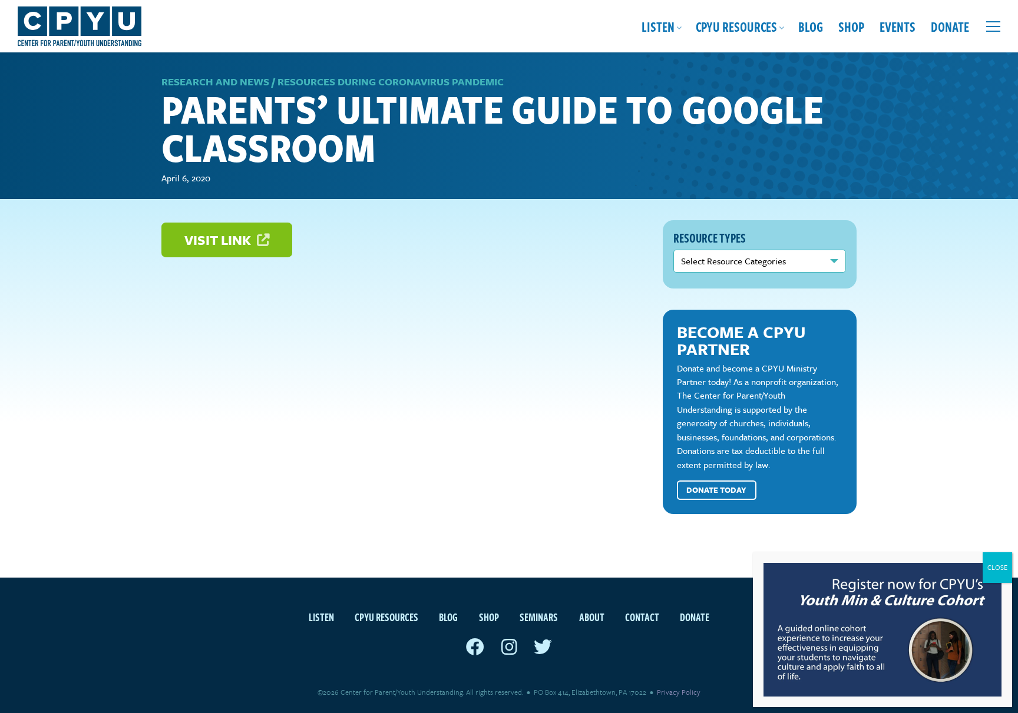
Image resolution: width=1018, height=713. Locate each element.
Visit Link (219, 240)
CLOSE (997, 567)
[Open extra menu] (993, 26)
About (591, 617)
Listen (658, 26)
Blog (810, 26)
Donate (950, 26)
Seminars (539, 617)
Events (897, 26)
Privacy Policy (678, 692)
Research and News (215, 81)
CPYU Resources (736, 26)
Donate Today (716, 490)
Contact (642, 617)
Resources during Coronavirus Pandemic (390, 81)
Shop (851, 26)
